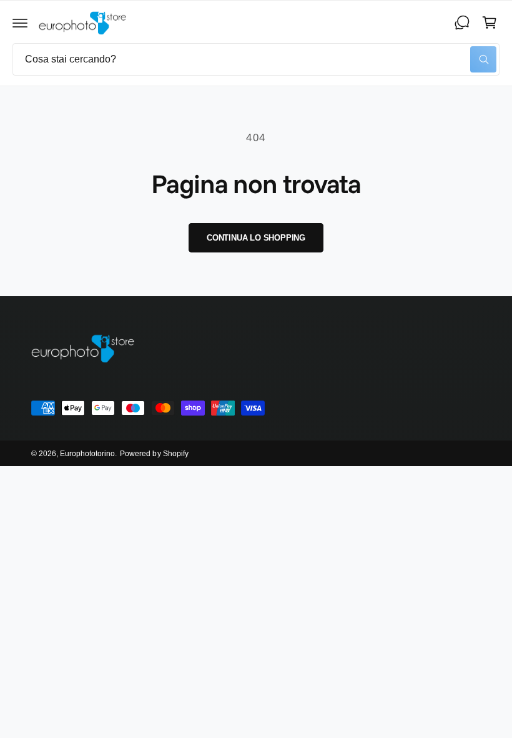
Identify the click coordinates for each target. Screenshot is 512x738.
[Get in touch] (462, 22)
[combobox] (256, 59)
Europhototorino (87, 453)
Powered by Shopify (154, 453)
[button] (20, 22)
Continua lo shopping (256, 237)
